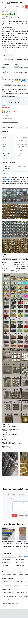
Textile (7, 11)
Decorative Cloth (13, 11)
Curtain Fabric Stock (21, 600)
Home (3, 11)
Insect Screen (5, 565)
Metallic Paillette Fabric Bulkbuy (10, 603)
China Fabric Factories (8, 592)
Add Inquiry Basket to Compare (10, 122)
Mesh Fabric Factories (22, 592)
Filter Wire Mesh (5, 562)
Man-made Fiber (7, 581)
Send (15, 515)
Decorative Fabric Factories (9, 596)
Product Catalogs (23, 556)
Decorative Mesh (20, 562)
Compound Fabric (18, 581)
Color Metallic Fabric (8, 600)
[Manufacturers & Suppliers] (14, 2)
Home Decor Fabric (7, 585)
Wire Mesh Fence (20, 565)
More (3, 606)
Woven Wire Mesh (6, 559)
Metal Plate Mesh (20, 559)
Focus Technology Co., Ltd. (19, 612)
